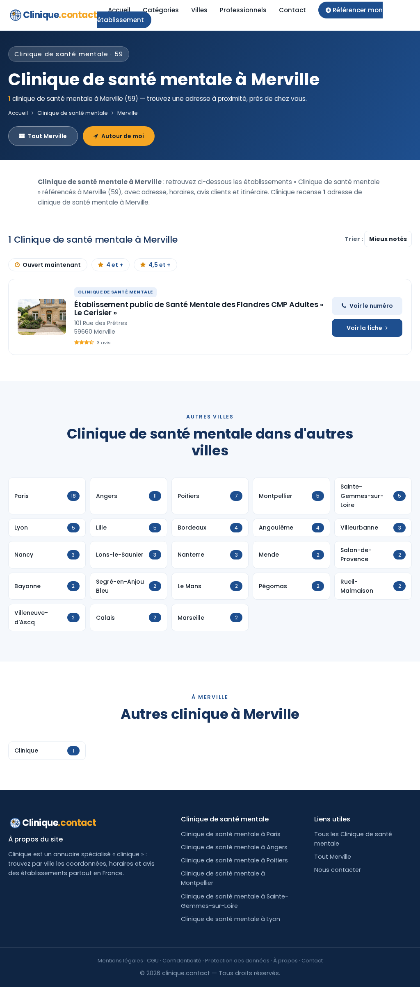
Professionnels (243, 10)
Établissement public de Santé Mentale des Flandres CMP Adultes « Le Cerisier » (198, 308)
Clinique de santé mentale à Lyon (230, 919)
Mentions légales (120, 960)
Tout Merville (47, 136)
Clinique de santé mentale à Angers (234, 847)
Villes (199, 10)
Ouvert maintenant (52, 265)
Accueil (119, 10)
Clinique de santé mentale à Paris (231, 834)
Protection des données (237, 960)
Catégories (161, 10)
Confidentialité (181, 960)
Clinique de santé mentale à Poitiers (234, 860)
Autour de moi (122, 136)
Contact (292, 10)
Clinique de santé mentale (72, 113)
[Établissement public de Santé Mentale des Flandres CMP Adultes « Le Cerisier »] (42, 317)
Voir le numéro (371, 306)
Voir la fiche (364, 328)
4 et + (114, 265)
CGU (153, 960)
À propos (285, 960)
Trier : (354, 239)
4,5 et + (159, 265)
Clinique (60, 15)
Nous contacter (337, 870)
